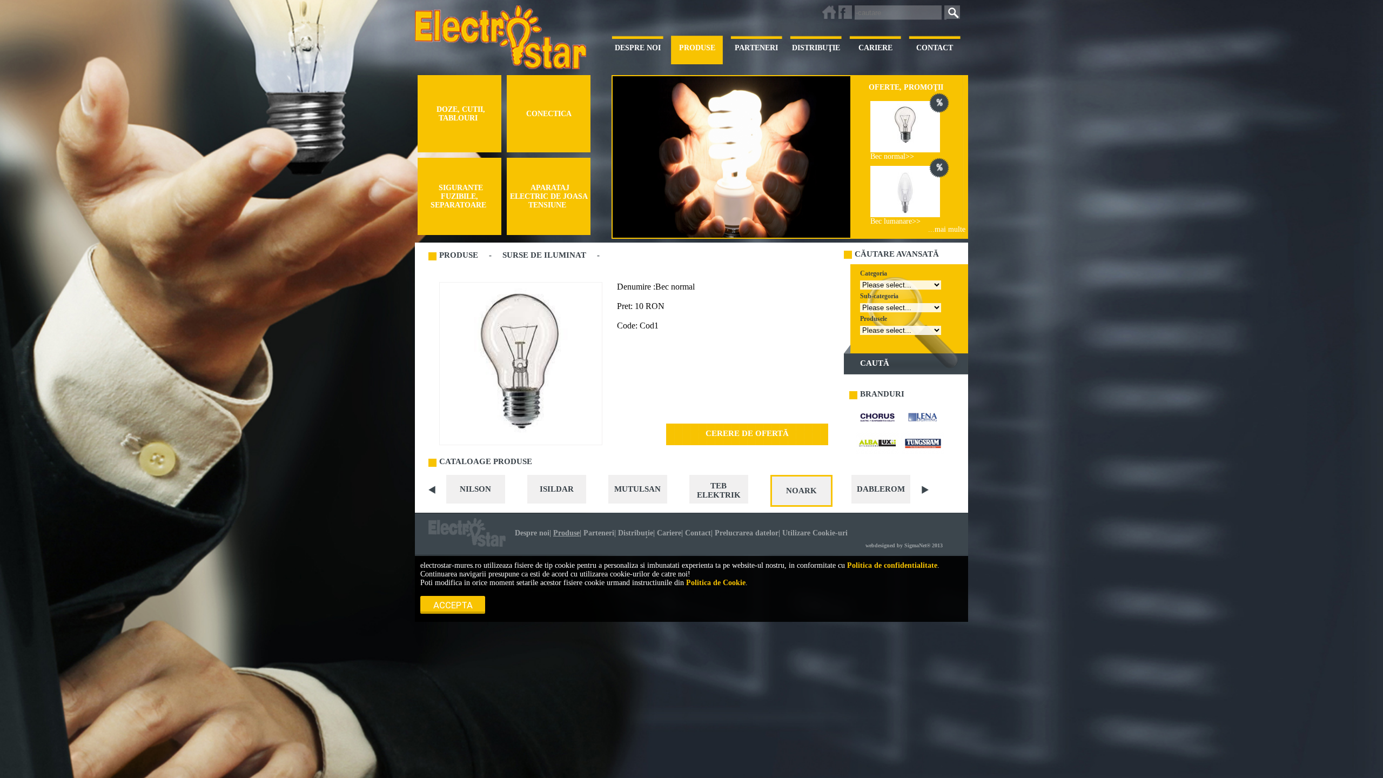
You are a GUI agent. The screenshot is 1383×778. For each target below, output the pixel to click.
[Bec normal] (905, 126)
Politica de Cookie (716, 583)
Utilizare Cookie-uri (815, 533)
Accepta (453, 605)
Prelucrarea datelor (746, 533)
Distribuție (635, 533)
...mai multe (946, 229)
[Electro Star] (467, 532)
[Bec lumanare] (905, 191)
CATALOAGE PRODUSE (485, 461)
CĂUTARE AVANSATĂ (897, 254)
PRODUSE (458, 255)
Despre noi (532, 533)
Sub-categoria (879, 296)
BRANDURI (882, 394)
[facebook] (845, 12)
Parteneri (598, 533)
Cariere (669, 533)
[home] (829, 12)
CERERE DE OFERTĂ (747, 433)
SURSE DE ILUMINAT (544, 255)
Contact (698, 533)
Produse (566, 533)
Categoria (873, 273)
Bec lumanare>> (895, 221)
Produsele (873, 319)
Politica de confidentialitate (892, 565)
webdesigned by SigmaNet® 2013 (904, 545)
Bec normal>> (892, 156)
